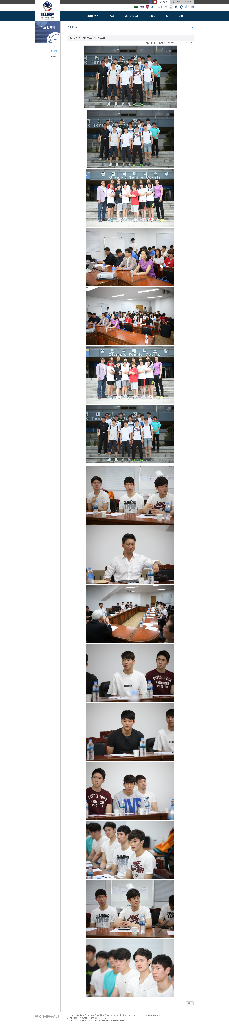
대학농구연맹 (93, 16)
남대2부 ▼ (176, 2)
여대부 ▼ (188, 2)
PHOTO (54, 51)
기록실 (152, 16)
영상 (181, 16)
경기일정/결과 (131, 16)
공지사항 (54, 56)
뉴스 (112, 16)
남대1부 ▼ (163, 2)
